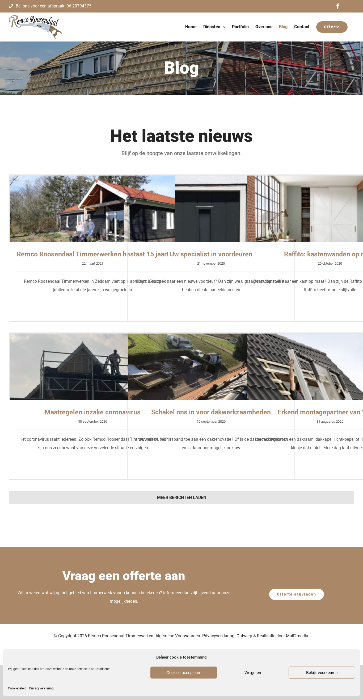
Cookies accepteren (183, 672)
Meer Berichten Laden (181, 497)
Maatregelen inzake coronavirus (92, 361)
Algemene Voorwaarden (177, 635)
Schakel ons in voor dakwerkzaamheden (211, 361)
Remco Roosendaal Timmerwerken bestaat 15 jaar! (92, 203)
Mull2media (297, 635)
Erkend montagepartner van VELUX (330, 361)
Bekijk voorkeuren (321, 672)
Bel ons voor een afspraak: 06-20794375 (53, 6)
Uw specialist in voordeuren (211, 203)
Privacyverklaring (41, 688)
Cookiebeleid (17, 688)
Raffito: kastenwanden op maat (330, 203)
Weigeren (252, 672)
